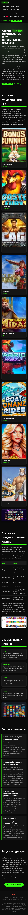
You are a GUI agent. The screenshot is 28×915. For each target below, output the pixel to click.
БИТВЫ (4, 16)
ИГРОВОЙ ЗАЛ (6, 13)
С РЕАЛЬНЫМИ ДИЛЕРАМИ (16, 16)
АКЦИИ (18, 6)
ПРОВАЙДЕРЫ (15, 13)
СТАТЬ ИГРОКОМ (16, 20)
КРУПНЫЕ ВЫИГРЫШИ (8, 6)
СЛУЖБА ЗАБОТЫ (16, 9)
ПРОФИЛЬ (5, 20)
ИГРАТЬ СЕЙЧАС (7, 83)
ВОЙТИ (17, 83)
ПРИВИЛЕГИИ (5, 9)
